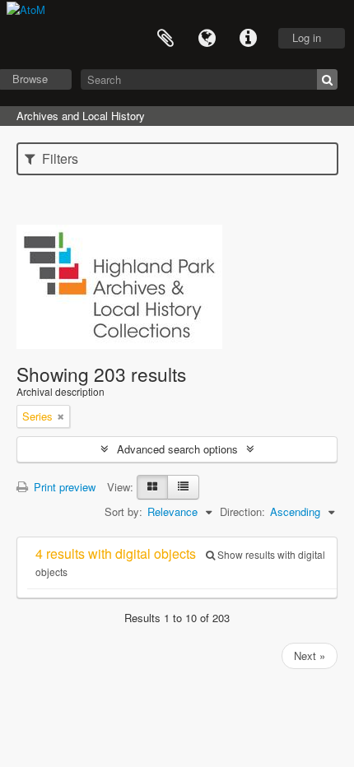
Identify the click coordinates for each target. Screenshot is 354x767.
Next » (309, 655)
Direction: (242, 511)
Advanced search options (177, 449)
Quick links (247, 38)
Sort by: (123, 511)
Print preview (62, 487)
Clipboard (165, 38)
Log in (306, 37)
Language (206, 38)
